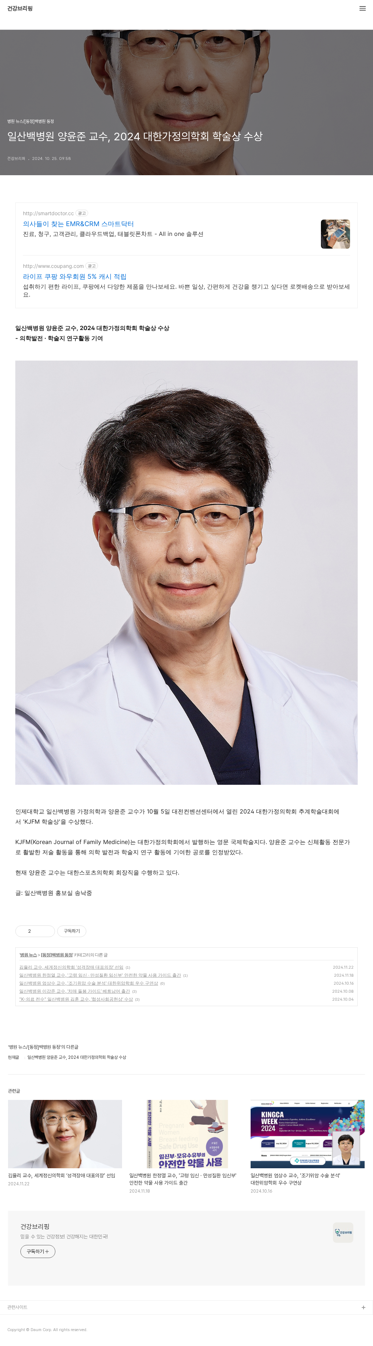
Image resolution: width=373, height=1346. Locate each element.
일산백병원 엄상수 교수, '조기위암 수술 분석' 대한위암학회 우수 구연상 (88, 983)
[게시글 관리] (46, 931)
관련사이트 (17, 1307)
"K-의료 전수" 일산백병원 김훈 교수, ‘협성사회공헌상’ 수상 (76, 999)
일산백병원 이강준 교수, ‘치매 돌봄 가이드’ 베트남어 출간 (74, 991)
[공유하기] (37, 931)
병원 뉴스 (28, 954)
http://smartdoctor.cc (48, 213)
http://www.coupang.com (53, 266)
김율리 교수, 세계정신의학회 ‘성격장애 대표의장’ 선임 (71, 967)
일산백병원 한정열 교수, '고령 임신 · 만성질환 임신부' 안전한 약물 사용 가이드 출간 (100, 975)
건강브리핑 (20, 8)
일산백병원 (18, 1331)
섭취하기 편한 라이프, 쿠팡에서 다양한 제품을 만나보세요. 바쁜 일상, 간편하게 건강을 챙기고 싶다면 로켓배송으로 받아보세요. (186, 290)
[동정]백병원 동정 (56, 954)
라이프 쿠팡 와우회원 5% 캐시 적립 (75, 276)
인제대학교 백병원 (24, 1319)
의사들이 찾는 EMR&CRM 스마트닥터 (78, 224)
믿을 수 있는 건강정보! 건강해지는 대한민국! (64, 1236)
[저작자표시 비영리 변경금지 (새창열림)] (96, 931)
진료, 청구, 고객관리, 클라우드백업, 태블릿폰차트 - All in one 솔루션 (113, 233)
